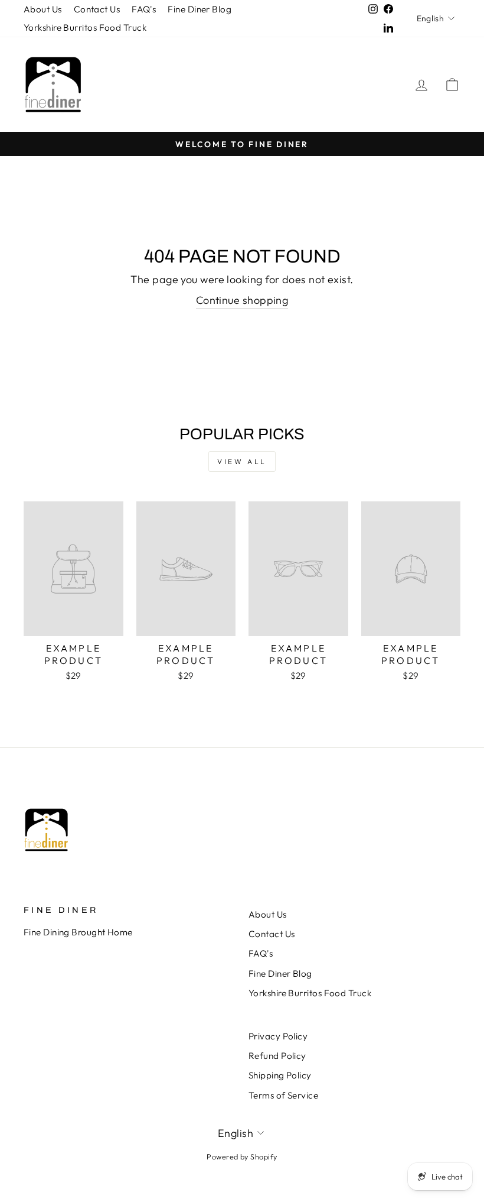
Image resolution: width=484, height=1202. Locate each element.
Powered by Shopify (242, 1156)
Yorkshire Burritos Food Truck (85, 27)
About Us (43, 9)
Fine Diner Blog (199, 9)
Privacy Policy (278, 1036)
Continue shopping (242, 300)
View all (242, 461)
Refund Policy (277, 1055)
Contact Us (97, 9)
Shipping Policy (280, 1075)
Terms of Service (283, 1095)
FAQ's (144, 9)
